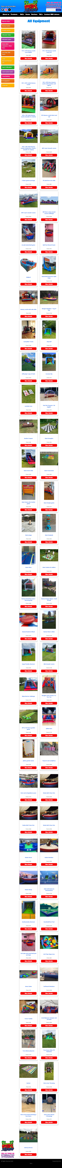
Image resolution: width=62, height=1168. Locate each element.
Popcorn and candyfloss (49, 760)
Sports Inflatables (7, 67)
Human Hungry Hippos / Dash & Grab (49, 599)
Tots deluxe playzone (28, 1051)
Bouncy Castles (6, 26)
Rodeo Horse (28, 857)
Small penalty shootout (28, 922)
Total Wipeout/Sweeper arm (7, 61)
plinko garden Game (28, 760)
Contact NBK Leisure (51, 14)
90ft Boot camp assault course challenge (49, 212)
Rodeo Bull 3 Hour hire (28, 825)
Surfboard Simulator (49, 986)
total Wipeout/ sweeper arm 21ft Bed (49, 1018)
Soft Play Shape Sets (49, 954)
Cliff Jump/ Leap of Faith (28, 374)
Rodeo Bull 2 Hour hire (49, 793)
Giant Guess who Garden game (28, 502)
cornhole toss (28, 406)
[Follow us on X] (9, 9)
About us (6, 14)
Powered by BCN (56, 1161)
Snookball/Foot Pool (49, 922)
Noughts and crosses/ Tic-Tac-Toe (49, 696)
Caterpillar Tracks (28, 341)
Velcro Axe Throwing (49, 1083)
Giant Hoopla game (49, 503)
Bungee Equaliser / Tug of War (49, 309)
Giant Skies (28, 567)
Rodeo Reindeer (49, 857)
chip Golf (49, 341)
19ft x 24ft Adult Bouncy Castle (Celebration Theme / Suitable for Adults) (28, 148)
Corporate (5, 85)
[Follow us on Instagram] (6, 9)
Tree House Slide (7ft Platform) (49, 1050)
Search (58, 10)
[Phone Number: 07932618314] (53, 7)
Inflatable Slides (6, 35)
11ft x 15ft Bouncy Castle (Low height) (28, 51)
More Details (28, 58)
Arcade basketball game (28, 245)
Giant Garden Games (7, 72)
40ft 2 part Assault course (49, 148)
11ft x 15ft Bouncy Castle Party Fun (49, 51)
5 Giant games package (28, 180)
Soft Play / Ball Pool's (6, 53)
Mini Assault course (49, 664)
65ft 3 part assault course (28, 212)
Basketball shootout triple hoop (49, 277)
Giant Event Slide (28, 470)
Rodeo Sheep (28, 889)
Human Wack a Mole (49, 631)
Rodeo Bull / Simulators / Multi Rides (7, 46)
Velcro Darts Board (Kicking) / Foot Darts (28, 1115)
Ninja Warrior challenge (28, 696)
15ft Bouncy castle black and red (49, 116)
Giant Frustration (49, 470)
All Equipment (6, 81)
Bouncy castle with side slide (28, 309)
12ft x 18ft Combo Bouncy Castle (28, 83)
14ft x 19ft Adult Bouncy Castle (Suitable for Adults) (28, 116)
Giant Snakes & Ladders (49, 567)
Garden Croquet (28, 438)
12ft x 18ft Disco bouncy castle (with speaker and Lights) (49, 84)
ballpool (28, 277)
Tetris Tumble (28, 1018)
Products (14, 14)
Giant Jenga (28, 535)
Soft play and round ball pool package (28, 954)
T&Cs (41, 14)
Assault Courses (6, 30)
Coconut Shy (49, 374)
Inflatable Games (6, 39)
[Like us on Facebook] (2, 9)
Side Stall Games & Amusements (49, 889)
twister (28, 1083)
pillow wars (49, 728)
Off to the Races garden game (28, 728)
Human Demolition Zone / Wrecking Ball (28, 599)
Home (27, 14)
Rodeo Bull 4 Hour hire (49, 825)
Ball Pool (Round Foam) (49, 245)
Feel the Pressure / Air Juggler (49, 406)
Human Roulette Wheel (28, 631)
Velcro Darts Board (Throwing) (49, 1115)
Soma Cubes (28, 986)
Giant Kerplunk (49, 535)
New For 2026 (6, 21)
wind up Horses (28, 1147)
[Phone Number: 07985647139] (53, 5)
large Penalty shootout (28, 664)
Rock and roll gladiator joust (28, 793)
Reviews (34, 14)
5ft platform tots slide (49, 180)
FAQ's (22, 14)
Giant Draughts (49, 438)
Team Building (6, 76)
